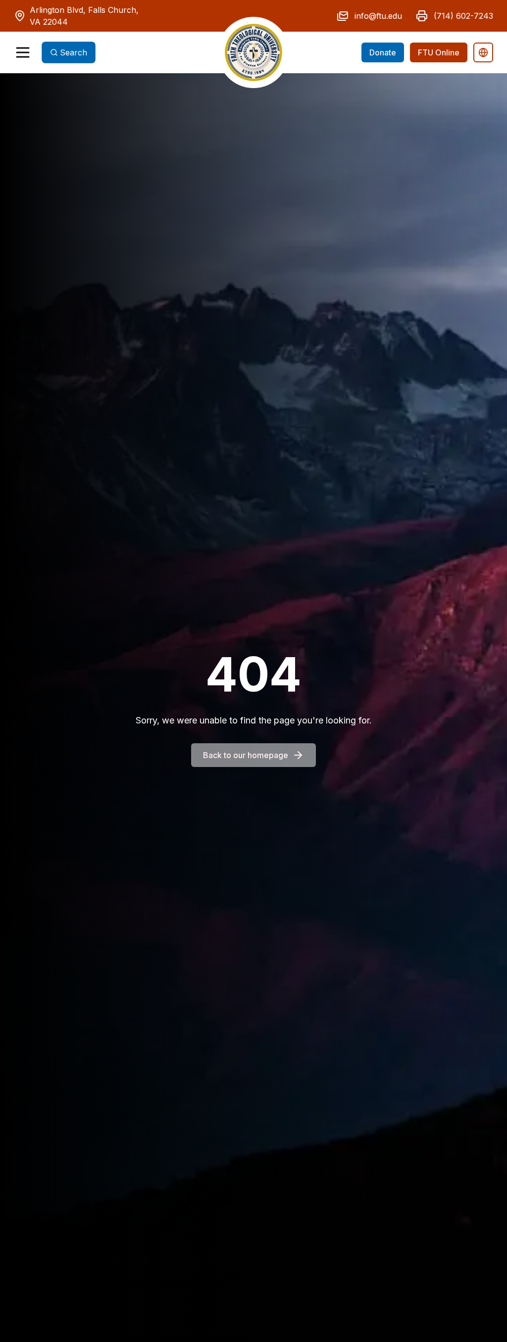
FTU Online (438, 52)
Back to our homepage (245, 755)
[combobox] (69, 52)
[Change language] (483, 52)
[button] (253, 52)
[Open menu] (23, 52)
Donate (382, 52)
